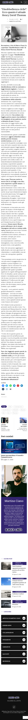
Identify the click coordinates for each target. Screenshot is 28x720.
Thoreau (15, 413)
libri (4, 413)
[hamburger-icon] (25, 2)
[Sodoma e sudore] (6, 594)
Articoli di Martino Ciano (19, 563)
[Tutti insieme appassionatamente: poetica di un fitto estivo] (6, 566)
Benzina (15, 604)
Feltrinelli (15, 410)
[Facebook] (14, 707)
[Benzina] (6, 604)
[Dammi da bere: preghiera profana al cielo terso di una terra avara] (6, 581)
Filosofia (23, 410)
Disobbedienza (6, 410)
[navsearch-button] (21, 2)
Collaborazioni (19, 578)
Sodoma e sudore (18, 594)
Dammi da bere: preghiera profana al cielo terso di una (19, 582)
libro (9, 413)
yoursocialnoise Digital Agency (17, 712)
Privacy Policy (16, 711)
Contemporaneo (18, 406)
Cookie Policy (23, 711)
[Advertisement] (14, 547)
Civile (10, 406)
